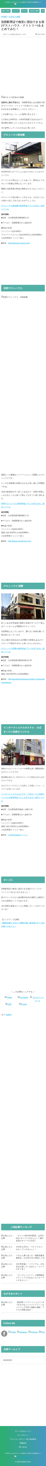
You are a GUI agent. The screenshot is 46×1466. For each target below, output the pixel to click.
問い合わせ (23, 1447)
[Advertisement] (23, 64)
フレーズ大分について (23, 1431)
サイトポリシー (23, 1435)
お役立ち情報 (34, 11)
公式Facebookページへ (18, 835)
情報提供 (23, 1443)
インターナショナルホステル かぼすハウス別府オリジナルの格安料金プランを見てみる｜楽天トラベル (23, 797)
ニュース (16, 11)
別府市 (9, 1015)
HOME (4, 17)
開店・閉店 (5, 11)
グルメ (24, 11)
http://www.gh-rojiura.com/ (19, 243)
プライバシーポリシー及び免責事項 (23, 1439)
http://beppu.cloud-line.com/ (19, 541)
